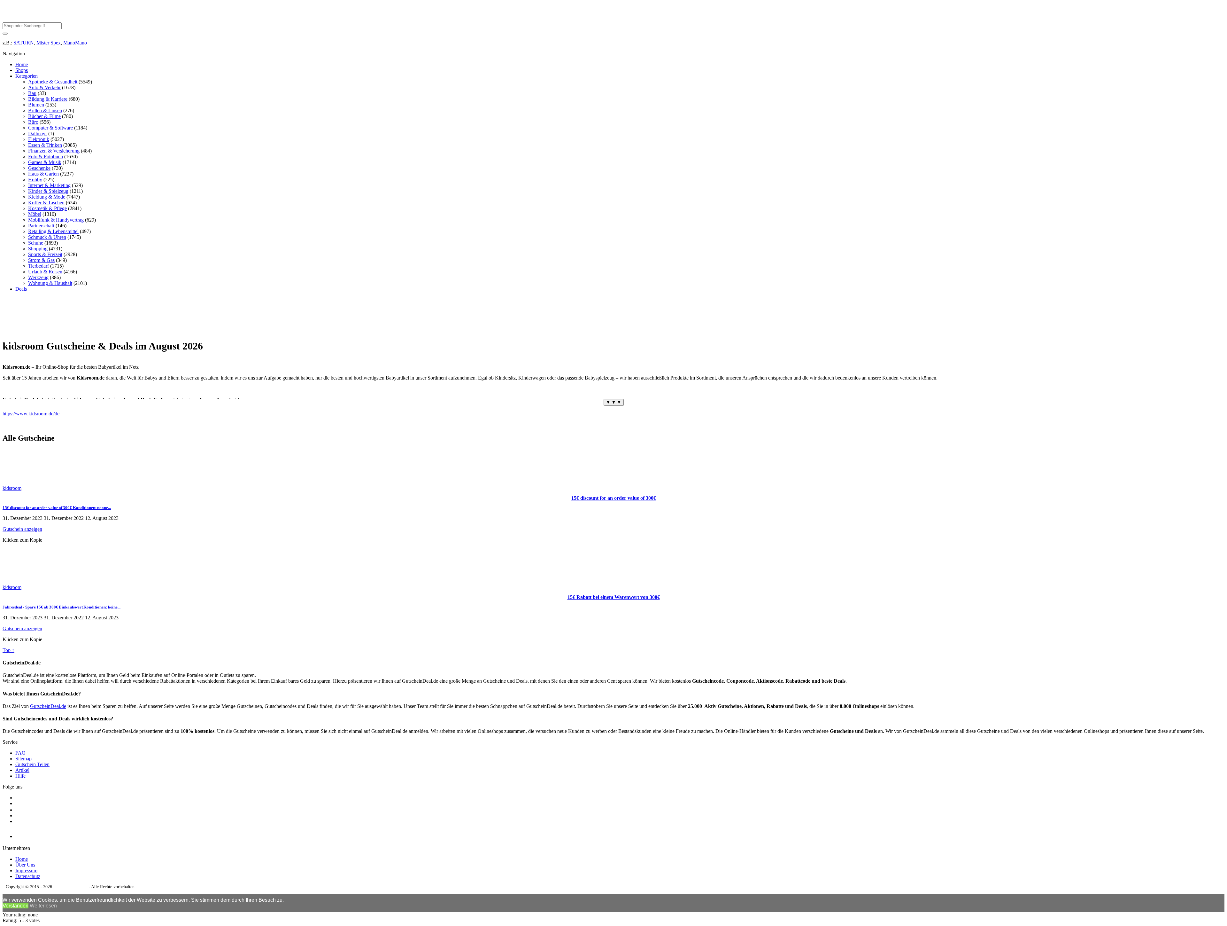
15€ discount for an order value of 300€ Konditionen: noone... (57, 507)
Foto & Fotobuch (45, 156)
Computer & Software (50, 127)
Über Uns (25, 864)
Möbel (34, 214)
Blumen (36, 104)
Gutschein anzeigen (22, 529)
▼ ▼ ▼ (613, 402)
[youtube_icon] (33, 834)
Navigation (14, 53)
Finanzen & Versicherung (54, 150)
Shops (21, 70)
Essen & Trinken (45, 145)
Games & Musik (44, 162)
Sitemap (23, 758)
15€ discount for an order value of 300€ (613, 498)
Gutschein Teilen (32, 764)
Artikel (22, 770)
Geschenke (39, 168)
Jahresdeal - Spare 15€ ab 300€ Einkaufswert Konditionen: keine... (61, 607)
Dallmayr (37, 133)
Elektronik (38, 139)
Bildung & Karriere (47, 99)
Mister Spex (48, 42)
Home (21, 64)
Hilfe (20, 776)
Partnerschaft (41, 225)
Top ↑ (8, 650)
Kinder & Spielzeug (48, 191)
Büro (33, 122)
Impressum (26, 870)
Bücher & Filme (44, 116)
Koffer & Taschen (46, 202)
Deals (21, 289)
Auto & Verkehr (44, 87)
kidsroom (12, 488)
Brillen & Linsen (45, 110)
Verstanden (15, 905)
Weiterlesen (43, 905)
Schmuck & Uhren (47, 237)
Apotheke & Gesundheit (52, 81)
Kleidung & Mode (46, 197)
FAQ (20, 753)
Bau (32, 93)
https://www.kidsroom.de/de (31, 413)
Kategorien (26, 76)
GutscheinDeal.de (48, 706)
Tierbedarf (38, 266)
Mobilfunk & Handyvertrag (56, 220)
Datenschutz (27, 876)
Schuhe (35, 243)
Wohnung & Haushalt (50, 283)
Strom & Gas (41, 260)
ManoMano (75, 42)
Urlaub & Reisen (45, 271)
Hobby (35, 179)
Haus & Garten (43, 174)
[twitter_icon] (17, 809)
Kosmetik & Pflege (47, 208)
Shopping (38, 248)
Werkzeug (38, 277)
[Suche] (5, 34)
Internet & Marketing (49, 185)
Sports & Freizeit (45, 254)
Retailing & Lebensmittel (53, 231)
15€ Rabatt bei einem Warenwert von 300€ (613, 597)
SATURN (23, 42)
